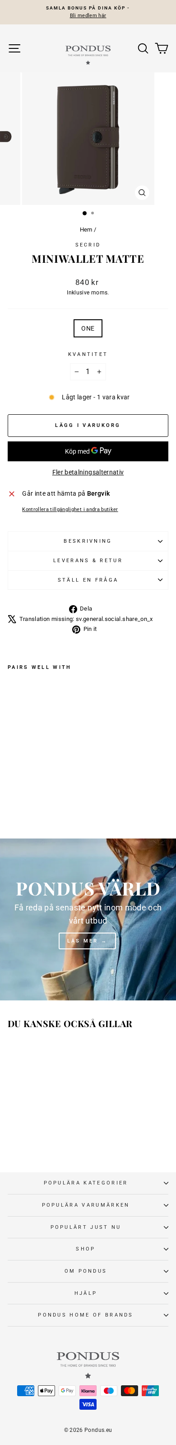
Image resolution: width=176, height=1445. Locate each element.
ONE (87, 328)
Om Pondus (86, 1271)
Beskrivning (88, 541)
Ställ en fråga (88, 580)
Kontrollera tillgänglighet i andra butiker (70, 509)
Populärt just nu (86, 1227)
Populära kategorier (86, 1183)
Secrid (88, 245)
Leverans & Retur (88, 561)
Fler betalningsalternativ (88, 472)
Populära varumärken (86, 1205)
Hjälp (85, 1293)
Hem (86, 229)
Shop (85, 1249)
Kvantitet (88, 354)
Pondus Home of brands (86, 1315)
